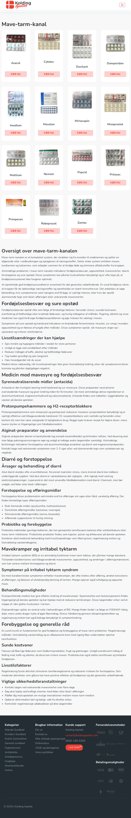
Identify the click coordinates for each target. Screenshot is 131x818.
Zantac (82, 222)
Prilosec (115, 174)
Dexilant (82, 66)
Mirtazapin (82, 120)
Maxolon (49, 124)
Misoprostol (115, 124)
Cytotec (49, 61)
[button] (16, 74)
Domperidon (115, 63)
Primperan (16, 219)
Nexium (49, 174)
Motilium (16, 175)
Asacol (15, 63)
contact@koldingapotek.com (82, 735)
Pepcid (82, 172)
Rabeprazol (49, 223)
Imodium (16, 125)
